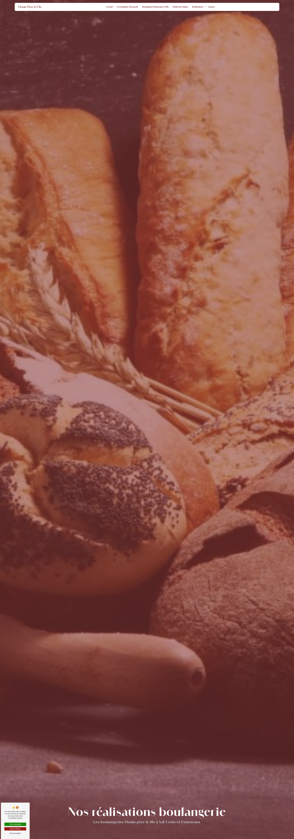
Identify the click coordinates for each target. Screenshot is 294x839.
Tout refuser (15, 829)
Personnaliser (15, 833)
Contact (211, 7)
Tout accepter (15, 824)
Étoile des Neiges (180, 7)
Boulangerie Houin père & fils (155, 7)
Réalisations (197, 7)
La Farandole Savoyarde (127, 7)
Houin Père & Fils (29, 7)
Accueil (109, 7)
